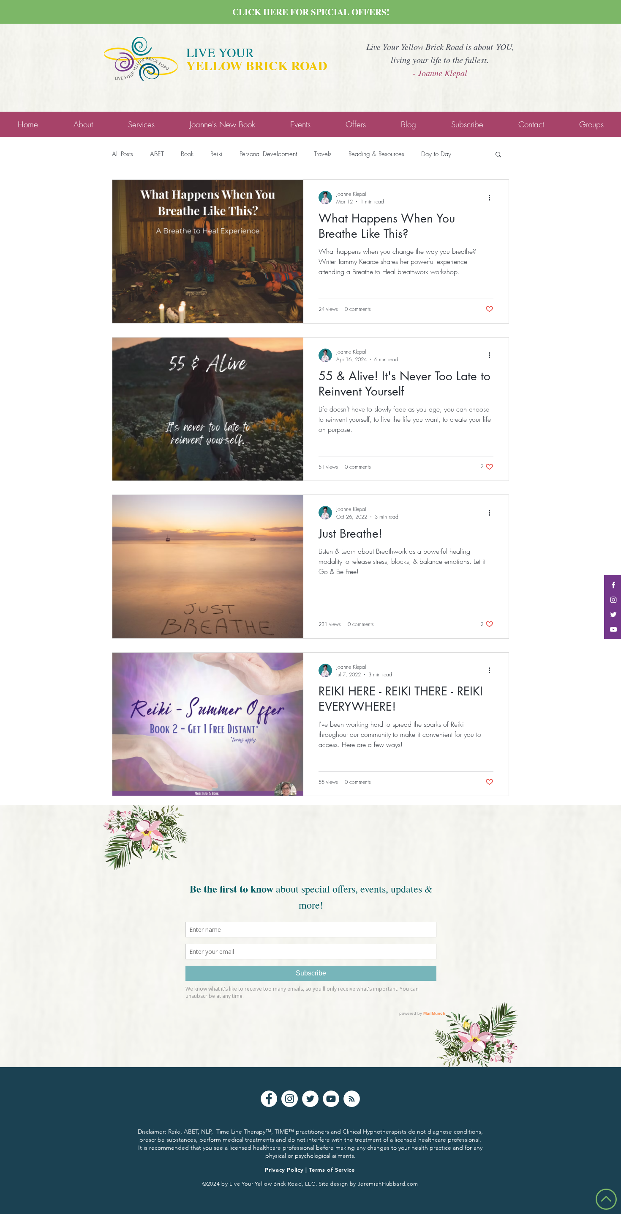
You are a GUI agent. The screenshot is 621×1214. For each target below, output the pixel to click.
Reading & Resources (376, 154)
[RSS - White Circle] (351, 1098)
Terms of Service (331, 1169)
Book (187, 154)
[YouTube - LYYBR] (613, 629)
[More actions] (492, 197)
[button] (498, 155)
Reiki (216, 154)
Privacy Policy (284, 1169)
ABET (157, 154)
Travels (323, 154)
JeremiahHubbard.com (388, 1184)
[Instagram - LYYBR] (613, 600)
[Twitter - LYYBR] (613, 614)
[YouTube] (331, 1098)
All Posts (122, 154)
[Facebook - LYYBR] (613, 585)
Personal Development (268, 154)
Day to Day (436, 154)
